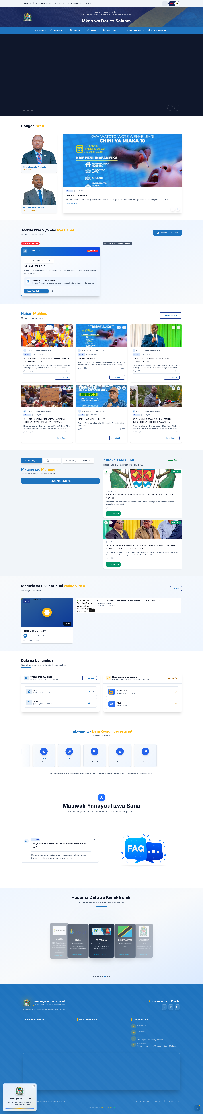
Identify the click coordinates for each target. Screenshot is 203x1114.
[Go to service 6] (104, 976)
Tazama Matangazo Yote (60, 481)
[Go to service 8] (110, 976)
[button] (60, 849)
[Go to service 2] (94, 976)
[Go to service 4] (99, 976)
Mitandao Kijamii (44, 3)
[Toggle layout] (33, 1085)
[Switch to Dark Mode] (165, 3)
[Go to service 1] (92, 976)
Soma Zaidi (70, 208)
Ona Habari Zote (170, 315)
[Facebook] (170, 1007)
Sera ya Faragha (141, 1101)
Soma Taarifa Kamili (35, 291)
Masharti (158, 1101)
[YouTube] (177, 1007)
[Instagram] (164, 1007)
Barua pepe (92, 3)
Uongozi (60, 3)
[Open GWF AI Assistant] (197, 1108)
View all (176, 589)
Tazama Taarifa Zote (169, 233)
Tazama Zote (89, 678)
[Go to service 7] (106, 976)
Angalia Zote (172, 460)
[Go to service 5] (101, 976)
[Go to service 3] (97, 976)
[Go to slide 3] (34, 110)
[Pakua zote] (89, 691)
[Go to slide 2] (29, 110)
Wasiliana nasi (75, 3)
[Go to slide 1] (24, 110)
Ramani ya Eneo (174, 1101)
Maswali (28, 3)
